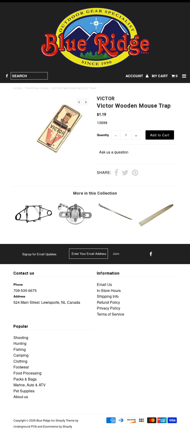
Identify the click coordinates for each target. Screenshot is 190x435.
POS (34, 426)
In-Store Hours (109, 290)
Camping (20, 355)
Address (19, 296)
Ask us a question (113, 152)
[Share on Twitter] (125, 173)
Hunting (19, 343)
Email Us (104, 284)
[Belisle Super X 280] (34, 226)
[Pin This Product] (135, 173)
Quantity (103, 135)
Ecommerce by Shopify (57, 426)
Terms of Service (110, 314)
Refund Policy (108, 302)
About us (20, 396)
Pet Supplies (24, 390)
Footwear (21, 367)
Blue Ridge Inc (45, 420)
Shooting (20, 337)
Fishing (19, 349)
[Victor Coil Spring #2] (74, 224)
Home (17, 88)
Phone (18, 284)
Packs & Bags (25, 379)
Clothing (20, 361)
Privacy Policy (108, 308)
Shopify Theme (65, 420)
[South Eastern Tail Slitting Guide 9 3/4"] (115, 226)
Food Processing (27, 373)
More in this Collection (95, 193)
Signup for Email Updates (39, 254)
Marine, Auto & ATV (29, 384)
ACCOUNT (135, 75)
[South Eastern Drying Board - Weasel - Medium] (156, 226)
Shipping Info (108, 296)
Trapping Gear (37, 88)
